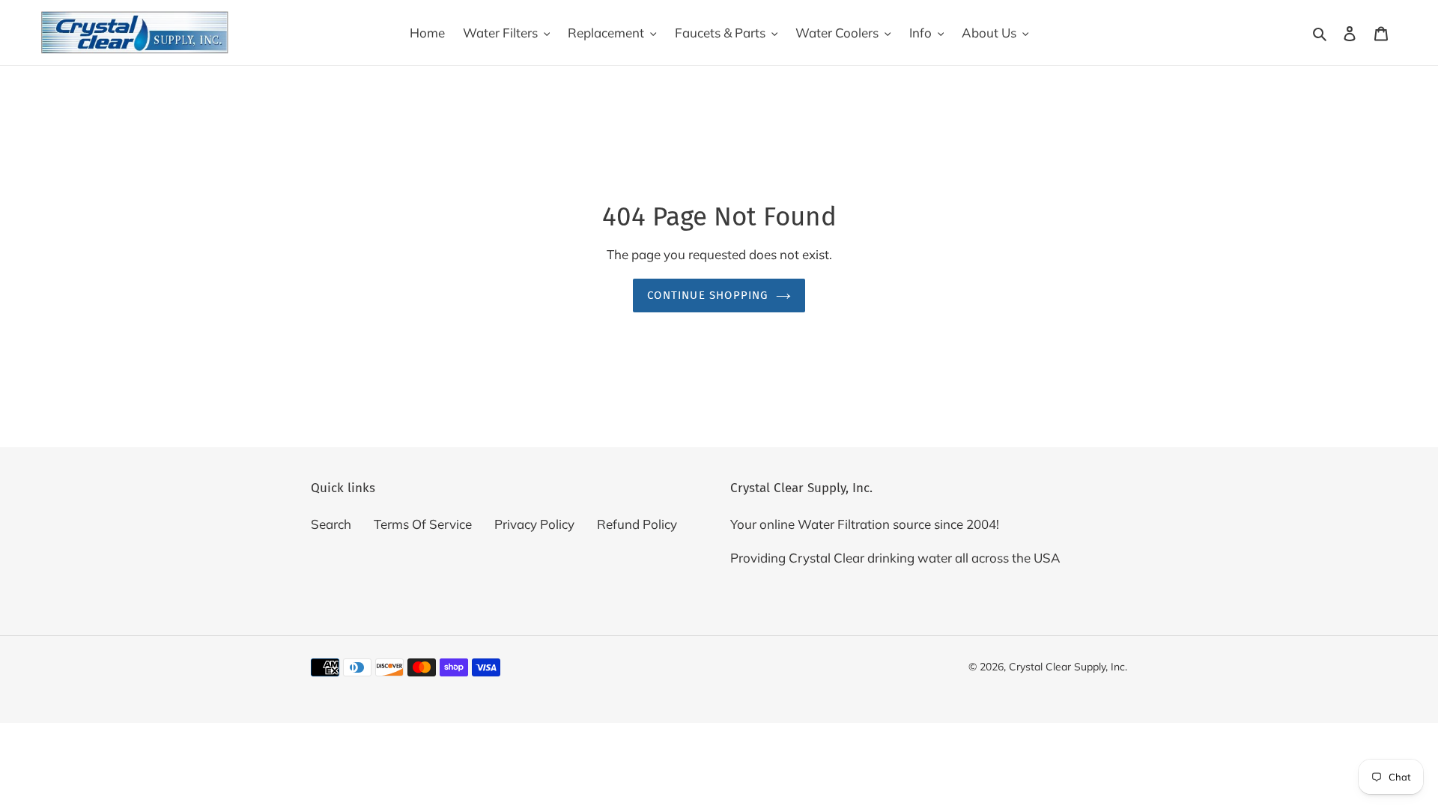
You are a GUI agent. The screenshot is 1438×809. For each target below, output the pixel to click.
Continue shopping (707, 295)
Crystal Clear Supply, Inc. (1068, 666)
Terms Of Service (423, 524)
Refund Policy (637, 524)
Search (331, 524)
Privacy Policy (534, 524)
